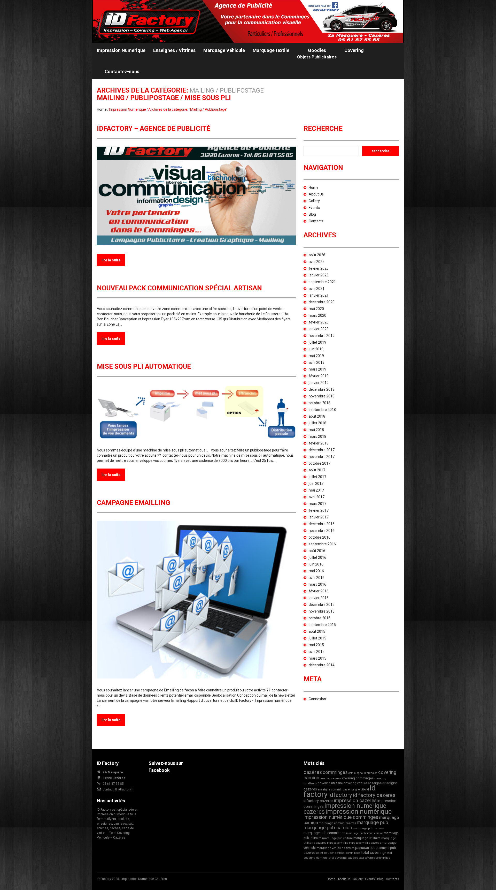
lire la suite (111, 260)
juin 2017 (316, 483)
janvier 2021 (319, 295)
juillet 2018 (317, 423)
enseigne (375, 783)
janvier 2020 (319, 329)
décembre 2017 (322, 450)
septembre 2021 (322, 282)
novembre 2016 (322, 531)
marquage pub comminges (324, 833)
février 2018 (319, 443)
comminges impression (362, 773)
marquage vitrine (337, 842)
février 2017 (319, 510)
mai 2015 (316, 645)
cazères (313, 772)
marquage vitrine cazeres (365, 842)
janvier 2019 (319, 383)
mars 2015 (317, 658)
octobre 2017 (319, 463)
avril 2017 (316, 497)
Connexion (317, 699)
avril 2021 (316, 288)
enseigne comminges (332, 789)
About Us (316, 194)
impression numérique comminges (341, 817)
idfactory (340, 794)
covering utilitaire (330, 783)
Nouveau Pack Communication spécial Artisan (179, 288)
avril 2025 (316, 262)
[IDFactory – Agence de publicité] (196, 196)
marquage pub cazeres (368, 828)
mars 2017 (317, 504)
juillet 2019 (317, 342)
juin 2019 (316, 349)
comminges (335, 772)
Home (102, 109)
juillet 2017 (317, 477)
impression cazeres (355, 800)
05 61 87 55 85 (113, 784)
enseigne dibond (358, 789)
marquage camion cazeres (337, 823)
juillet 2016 (317, 557)
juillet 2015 (317, 638)
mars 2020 (317, 315)
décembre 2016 (322, 524)
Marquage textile (271, 50)
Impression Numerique (121, 50)
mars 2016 (317, 584)
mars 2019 (317, 369)
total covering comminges (374, 857)
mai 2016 (316, 571)
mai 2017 (316, 490)
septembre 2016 (322, 544)
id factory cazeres (374, 795)
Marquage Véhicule (224, 50)
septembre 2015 (322, 625)
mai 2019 (316, 356)
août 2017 (317, 470)
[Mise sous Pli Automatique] (196, 411)
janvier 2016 (319, 598)
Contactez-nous (122, 71)
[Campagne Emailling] (196, 599)
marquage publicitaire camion (364, 833)
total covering (373, 852)
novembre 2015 (322, 611)
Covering (354, 50)
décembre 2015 (322, 604)
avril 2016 (316, 578)
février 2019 (319, 376)
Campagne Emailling (133, 503)
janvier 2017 (319, 517)
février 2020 (319, 322)
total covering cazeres (343, 857)
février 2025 (319, 268)
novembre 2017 (322, 457)
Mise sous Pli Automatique (144, 366)
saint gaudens (326, 853)
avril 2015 (316, 652)
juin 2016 (316, 564)
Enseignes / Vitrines (174, 50)
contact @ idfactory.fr (118, 789)
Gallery (314, 201)
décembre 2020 (322, 302)
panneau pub (365, 848)
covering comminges (358, 778)
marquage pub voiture (337, 838)
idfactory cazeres (318, 801)
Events (314, 208)
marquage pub (372, 822)
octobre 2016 (319, 537)
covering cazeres (330, 778)
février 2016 (319, 591)
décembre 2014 (322, 665)
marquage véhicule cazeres (335, 848)
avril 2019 (316, 362)
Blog (312, 214)
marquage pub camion (328, 828)
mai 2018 (316, 430)
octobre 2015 (319, 618)
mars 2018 (317, 436)
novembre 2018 (322, 396)
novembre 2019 (322, 336)
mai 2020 (316, 309)
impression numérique (359, 811)
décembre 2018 (322, 389)
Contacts (316, 221)
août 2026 (317, 255)
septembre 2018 (322, 410)
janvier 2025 (319, 275)
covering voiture (355, 783)
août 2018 (317, 416)
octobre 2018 (319, 403)
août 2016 (317, 551)
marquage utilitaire (367, 838)
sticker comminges (348, 853)
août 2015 (317, 631)
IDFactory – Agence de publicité (153, 128)
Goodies (317, 53)
